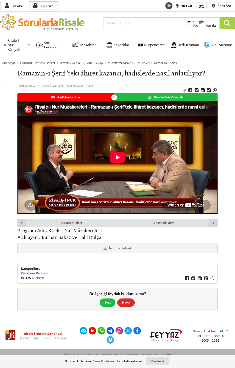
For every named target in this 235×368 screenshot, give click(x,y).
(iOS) (46, 338)
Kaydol (17, 6)
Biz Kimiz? (71, 355)
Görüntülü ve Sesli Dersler (37, 63)
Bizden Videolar (70, 63)
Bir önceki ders (71, 223)
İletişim (165, 355)
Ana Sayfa (9, 63)
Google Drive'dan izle (168, 97)
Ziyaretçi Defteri (138, 355)
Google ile (200, 22)
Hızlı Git (186, 5)
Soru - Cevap (94, 63)
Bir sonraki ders (163, 223)
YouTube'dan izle (68, 97)
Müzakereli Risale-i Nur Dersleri (129, 63)
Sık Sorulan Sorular (103, 355)
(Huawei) (59, 338)
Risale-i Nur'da (204, 26)
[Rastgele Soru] (201, 5)
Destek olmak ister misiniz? (210, 331)
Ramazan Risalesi (165, 63)
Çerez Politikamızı (105, 361)
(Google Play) (29, 338)
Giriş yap (46, 6)
